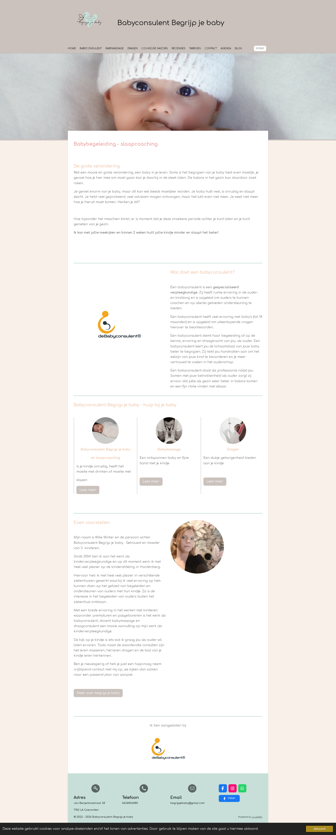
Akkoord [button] (319, 828)
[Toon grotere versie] (105, 430)
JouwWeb (257, 817)
